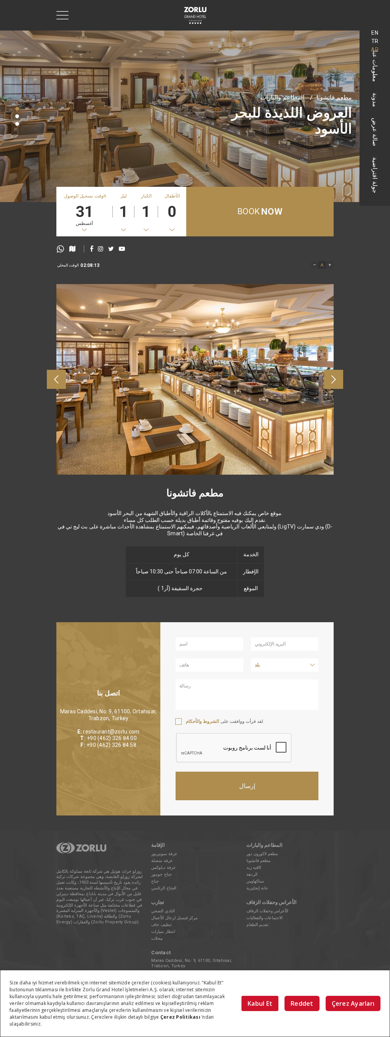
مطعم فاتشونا (334, 100)
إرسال (247, 786)
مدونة (375, 100)
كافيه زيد (253, 867)
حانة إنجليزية (257, 888)
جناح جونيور (161, 874)
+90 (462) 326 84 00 (112, 738)
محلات (157, 938)
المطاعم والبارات (282, 100)
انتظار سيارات (163, 931)
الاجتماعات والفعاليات (264, 917)
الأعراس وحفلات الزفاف (267, 911)
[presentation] (56, 379)
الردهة (251, 874)
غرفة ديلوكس (163, 867)
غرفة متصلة (161, 860)
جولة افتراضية (375, 175)
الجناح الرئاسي (163, 888)
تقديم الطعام (257, 924)
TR (375, 41)
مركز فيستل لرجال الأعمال (174, 917)
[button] (17, 109)
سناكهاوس (255, 881)
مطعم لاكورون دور (262, 853)
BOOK (260, 211)
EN (374, 33)
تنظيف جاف (161, 924)
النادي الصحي (162, 911)
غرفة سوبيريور (164, 853)
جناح (155, 881)
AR (375, 50)
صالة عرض (375, 132)
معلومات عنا (375, 66)
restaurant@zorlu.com (111, 732)
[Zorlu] (81, 852)
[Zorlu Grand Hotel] (195, 15)
